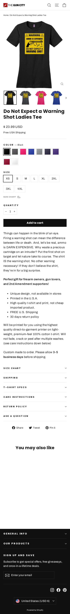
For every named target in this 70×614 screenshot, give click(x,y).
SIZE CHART (12, 368)
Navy (47, 151)
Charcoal (15, 151)
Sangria (6, 162)
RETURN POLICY (15, 406)
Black (6, 151)
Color (13, 144)
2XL (54, 178)
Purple (55, 151)
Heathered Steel (39, 151)
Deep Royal (31, 151)
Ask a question (16, 416)
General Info (15, 533)
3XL (8, 188)
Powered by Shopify (35, 610)
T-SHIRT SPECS (15, 387)
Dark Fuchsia (23, 151)
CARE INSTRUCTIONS (19, 397)
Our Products (16, 543)
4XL (20, 188)
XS (8, 178)
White (15, 162)
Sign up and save (19, 555)
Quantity (11, 205)
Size (6, 172)
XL (43, 178)
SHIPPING (10, 377)
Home (6, 15)
